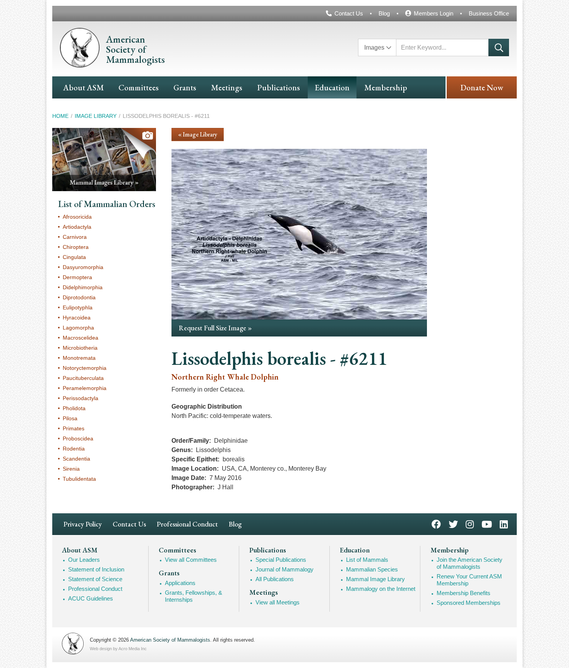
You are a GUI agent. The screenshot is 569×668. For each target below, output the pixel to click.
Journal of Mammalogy (284, 569)
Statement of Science (95, 579)
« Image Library (197, 134)
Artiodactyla (77, 227)
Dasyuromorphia (83, 267)
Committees (138, 87)
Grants (184, 87)
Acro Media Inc (132, 648)
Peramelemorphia (84, 388)
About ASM (83, 87)
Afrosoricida (77, 217)
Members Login (433, 13)
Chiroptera (76, 247)
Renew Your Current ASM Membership (469, 580)
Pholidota (74, 408)
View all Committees (191, 559)
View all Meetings (277, 602)
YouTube (486, 523)
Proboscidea (78, 438)
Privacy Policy (82, 524)
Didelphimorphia (83, 287)
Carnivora (75, 237)
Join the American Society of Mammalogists (469, 563)
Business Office (489, 13)
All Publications (274, 579)
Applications (180, 583)
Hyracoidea (77, 317)
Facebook (436, 523)
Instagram (470, 523)
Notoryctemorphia (84, 368)
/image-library (104, 159)
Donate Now (481, 87)
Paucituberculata (83, 378)
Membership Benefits (463, 593)
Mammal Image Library (375, 579)
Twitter (453, 523)
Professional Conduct (187, 524)
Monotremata (79, 358)
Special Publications (280, 559)
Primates (73, 428)
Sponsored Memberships (468, 602)
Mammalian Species (372, 569)
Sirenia (71, 469)
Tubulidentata (79, 479)
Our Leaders (84, 559)
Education (332, 87)
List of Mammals (367, 559)
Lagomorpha (78, 328)
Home (60, 116)
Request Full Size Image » (215, 327)
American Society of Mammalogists (170, 640)
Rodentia (74, 448)
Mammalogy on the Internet (380, 588)
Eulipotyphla (78, 307)
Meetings (226, 87)
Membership (385, 87)
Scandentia (76, 459)
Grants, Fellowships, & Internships (193, 596)
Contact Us (348, 13)
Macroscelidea (80, 338)
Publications (278, 87)
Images (374, 47)
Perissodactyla (80, 398)
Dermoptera (77, 277)
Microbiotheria (80, 348)
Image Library (96, 116)
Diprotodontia (79, 297)
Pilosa (70, 418)
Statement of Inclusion (96, 569)
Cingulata (74, 257)
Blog (384, 13)
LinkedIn (504, 523)
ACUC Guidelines (90, 598)
